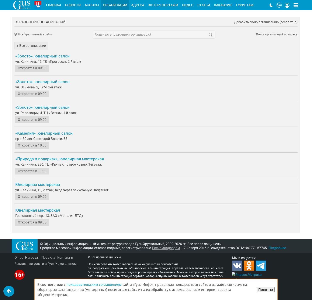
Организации (115, 5)
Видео (187, 5)
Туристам (244, 5)
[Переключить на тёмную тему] (271, 5)
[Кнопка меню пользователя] (287, 5)
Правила (48, 257)
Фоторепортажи (163, 5)
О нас (18, 257)
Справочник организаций (39, 22)
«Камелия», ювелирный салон (44, 133)
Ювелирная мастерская (37, 184)
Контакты (65, 257)
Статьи (203, 5)
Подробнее (277, 248)
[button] (31, 46)
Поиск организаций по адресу (277, 34)
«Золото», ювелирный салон (42, 56)
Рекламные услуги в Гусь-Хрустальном (45, 264)
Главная (53, 5)
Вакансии (223, 5)
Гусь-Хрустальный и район (35, 34)
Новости (73, 5)
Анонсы (92, 5)
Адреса (137, 5)
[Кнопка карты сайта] (295, 5)
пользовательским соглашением (94, 284)
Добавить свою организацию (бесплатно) (266, 22)
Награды (32, 257)
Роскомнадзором (166, 248)
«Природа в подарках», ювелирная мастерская (59, 159)
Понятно (265, 289)
